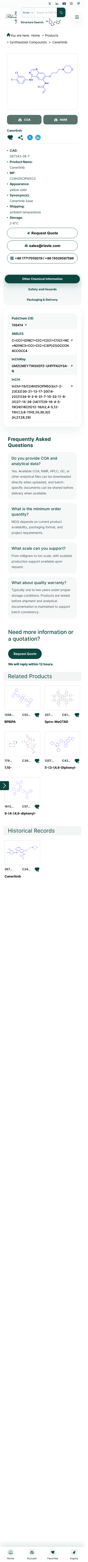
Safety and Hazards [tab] (42, 289)
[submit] (61, 12)
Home (35, 35)
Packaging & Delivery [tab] (42, 299)
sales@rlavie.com (44, 245)
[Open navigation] (77, 17)
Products (51, 35)
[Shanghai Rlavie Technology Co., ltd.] (11, 17)
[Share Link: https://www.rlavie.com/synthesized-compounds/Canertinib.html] (20, 137)
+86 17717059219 (28, 258)
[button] (10, 137)
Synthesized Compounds (28, 42)
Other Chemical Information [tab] (42, 279)
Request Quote (44, 233)
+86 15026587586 (59, 258)
